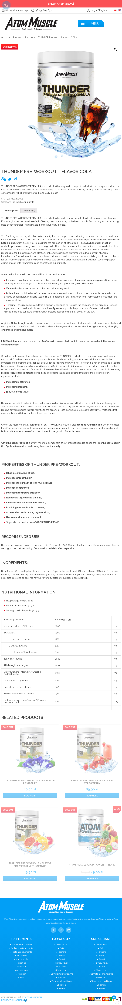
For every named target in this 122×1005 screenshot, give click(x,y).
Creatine (22, 963)
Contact (61, 955)
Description (11, 210)
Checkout (61, 966)
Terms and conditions (62, 981)
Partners (62, 952)
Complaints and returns (62, 974)
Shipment (61, 985)
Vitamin (22, 966)
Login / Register (99, 10)
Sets (22, 977)
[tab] (11, 210)
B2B (62, 948)
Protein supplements (22, 952)
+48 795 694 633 (43, 10)
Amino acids (22, 959)
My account (61, 970)
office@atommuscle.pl (16, 10)
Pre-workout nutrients (24, 37)
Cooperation (61, 944)
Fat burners (22, 955)
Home (6, 37)
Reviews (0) (28, 210)
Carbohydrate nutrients (22, 948)
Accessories (21, 970)
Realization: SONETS (12, 1000)
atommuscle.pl (33, 997)
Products (62, 977)
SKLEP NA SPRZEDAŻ (61, 3)
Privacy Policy (61, 963)
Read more (29, 796)
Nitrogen (22, 974)
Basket (62, 959)
